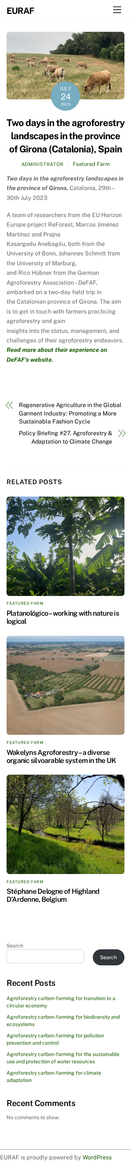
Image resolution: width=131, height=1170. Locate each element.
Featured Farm (91, 164)
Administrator (42, 164)
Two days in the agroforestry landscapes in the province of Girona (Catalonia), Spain (65, 136)
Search (15, 946)
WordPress (97, 1157)
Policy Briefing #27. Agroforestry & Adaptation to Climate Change (65, 437)
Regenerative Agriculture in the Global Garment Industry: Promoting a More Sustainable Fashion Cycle (70, 413)
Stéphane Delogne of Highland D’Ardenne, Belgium (53, 895)
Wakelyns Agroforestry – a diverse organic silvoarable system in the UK (61, 756)
